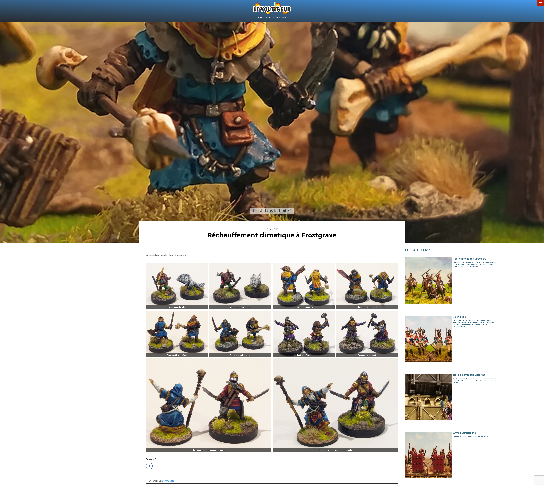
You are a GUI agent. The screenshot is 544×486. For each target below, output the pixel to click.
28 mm (165, 481)
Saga (172, 481)
